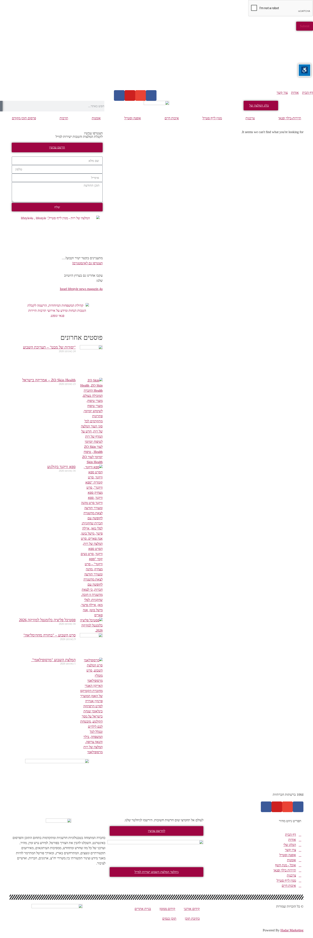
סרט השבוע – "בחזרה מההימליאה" (49, 635)
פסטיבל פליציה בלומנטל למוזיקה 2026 (47, 620)
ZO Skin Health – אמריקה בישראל (49, 380)
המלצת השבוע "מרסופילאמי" (53, 660)
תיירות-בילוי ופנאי (289, 118)
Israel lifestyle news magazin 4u (81, 289)
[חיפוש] (1, 106)
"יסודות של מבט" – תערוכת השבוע (49, 347)
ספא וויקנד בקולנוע (61, 467)
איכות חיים (172, 118)
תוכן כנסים (169, 918)
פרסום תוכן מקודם (24, 118)
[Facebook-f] (298, 806)
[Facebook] (151, 95)
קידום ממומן (167, 909)
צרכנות (250, 118)
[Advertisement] (185, 60)
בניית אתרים (143, 909)
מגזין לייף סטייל (212, 118)
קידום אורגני (192, 909)
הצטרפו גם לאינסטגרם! (87, 263)
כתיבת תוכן (192, 918)
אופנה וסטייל (132, 118)
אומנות (96, 118)
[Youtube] (130, 95)
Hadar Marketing (291, 930)
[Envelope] (140, 95)
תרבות (64, 118)
